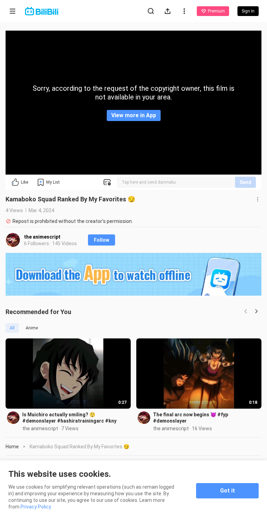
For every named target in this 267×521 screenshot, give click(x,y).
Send (245, 182)
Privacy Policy (36, 507)
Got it (227, 490)
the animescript (42, 237)
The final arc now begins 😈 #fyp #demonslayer (190, 418)
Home (12, 446)
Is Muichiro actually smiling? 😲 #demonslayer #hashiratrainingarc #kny (69, 418)
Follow (101, 240)
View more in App (133, 115)
